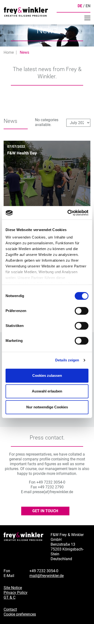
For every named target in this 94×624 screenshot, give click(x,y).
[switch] (81, 311)
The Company (77, 18)
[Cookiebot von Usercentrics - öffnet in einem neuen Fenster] (67, 213)
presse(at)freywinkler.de (53, 492)
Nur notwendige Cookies (47, 407)
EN (88, 6)
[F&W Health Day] (47, 183)
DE (80, 6)
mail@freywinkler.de (46, 575)
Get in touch (45, 511)
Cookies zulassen (47, 375)
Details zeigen (67, 360)
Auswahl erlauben (47, 391)
